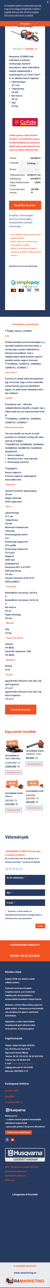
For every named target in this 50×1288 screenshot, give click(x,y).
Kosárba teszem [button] (13, 772)
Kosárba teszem (24, 205)
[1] (18, 581)
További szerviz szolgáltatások (18, 1132)
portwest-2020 (12, 1090)
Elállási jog (9, 1180)
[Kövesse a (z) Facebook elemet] (7, 1140)
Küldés (40, 926)
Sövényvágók (26, 215)
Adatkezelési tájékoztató (16, 1171)
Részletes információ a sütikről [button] (18, 15)
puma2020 (9, 1096)
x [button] (48, 2)
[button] (36, 33)
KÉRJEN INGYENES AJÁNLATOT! (25, 944)
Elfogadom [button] (25, 24)
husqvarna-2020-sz (13, 1102)
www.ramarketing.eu (25, 1272)
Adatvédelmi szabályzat (15, 1175)
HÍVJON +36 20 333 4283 (25, 955)
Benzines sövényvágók (20, 219)
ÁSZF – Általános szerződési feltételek (21, 1167)
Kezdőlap (13, 215)
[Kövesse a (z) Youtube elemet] (12, 1140)
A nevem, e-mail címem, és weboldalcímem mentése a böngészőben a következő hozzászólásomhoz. (23, 915)
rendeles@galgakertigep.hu (22, 1064)
